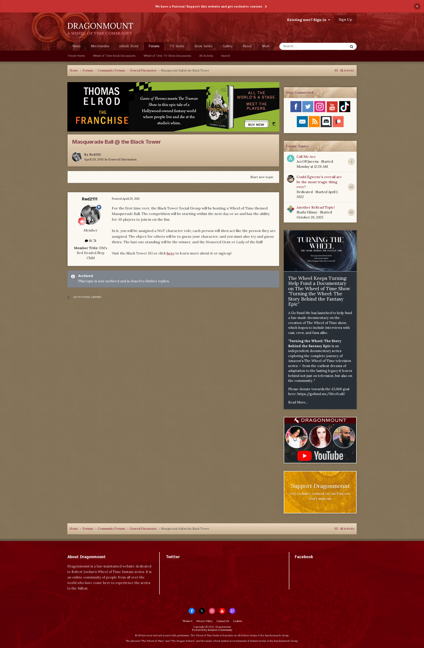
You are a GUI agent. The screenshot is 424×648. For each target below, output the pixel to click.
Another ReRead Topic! (316, 207)
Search (225, 56)
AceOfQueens (307, 161)
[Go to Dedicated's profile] (290, 179)
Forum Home (76, 56)
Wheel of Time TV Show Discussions (167, 56)
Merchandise (100, 46)
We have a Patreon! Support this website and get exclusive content (208, 6)
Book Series (203, 46)
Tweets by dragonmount (185, 565)
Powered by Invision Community (212, 629)
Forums (154, 46)
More (266, 46)
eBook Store (128, 46)
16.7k (92, 241)
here (170, 253)
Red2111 (95, 154)
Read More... (298, 402)
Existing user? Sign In (307, 19)
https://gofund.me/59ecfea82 (321, 394)
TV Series (177, 46)
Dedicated (305, 192)
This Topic (335, 46)
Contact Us (222, 621)
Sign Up (345, 19)
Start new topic (261, 177)
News (76, 46)
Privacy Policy (204, 621)
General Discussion (122, 159)
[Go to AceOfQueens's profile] (290, 158)
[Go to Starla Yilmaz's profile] (290, 209)
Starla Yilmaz (307, 212)
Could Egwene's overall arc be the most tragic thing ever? (319, 182)
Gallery (228, 46)
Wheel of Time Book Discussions (114, 56)
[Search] (351, 46)
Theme (186, 621)
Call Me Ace (306, 156)
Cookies (237, 621)
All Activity (206, 56)
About (247, 46)
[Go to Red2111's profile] (77, 157)
